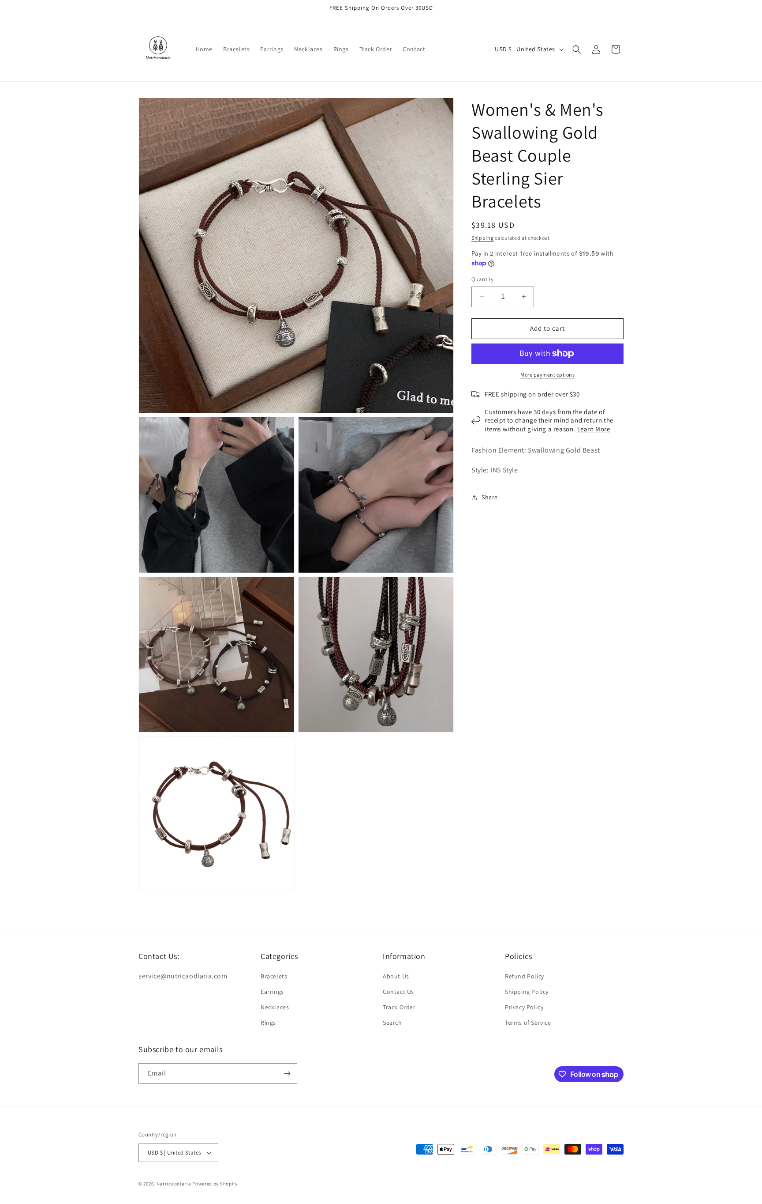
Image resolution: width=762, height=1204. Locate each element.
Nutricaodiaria (174, 1184)
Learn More (593, 429)
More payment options (547, 374)
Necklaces (275, 1007)
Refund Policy (524, 976)
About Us (396, 976)
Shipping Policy (527, 992)
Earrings (272, 992)
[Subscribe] (287, 1073)
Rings (268, 1023)
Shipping (482, 237)
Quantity (482, 279)
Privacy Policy (524, 1007)
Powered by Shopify (215, 1184)
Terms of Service (528, 1023)
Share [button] (490, 497)
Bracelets (274, 976)
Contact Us (398, 992)
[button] (576, 49)
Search (392, 1023)
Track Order (399, 1007)
